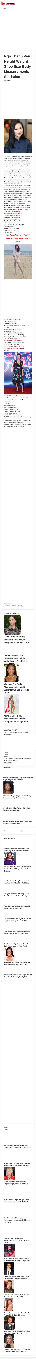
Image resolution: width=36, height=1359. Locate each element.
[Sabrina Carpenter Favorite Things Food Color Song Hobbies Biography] (9, 1347)
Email (6, 754)
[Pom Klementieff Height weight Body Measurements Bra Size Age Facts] (9, 929)
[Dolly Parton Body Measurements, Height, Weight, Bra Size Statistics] (9, 1179)
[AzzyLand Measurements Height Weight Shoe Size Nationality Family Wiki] (9, 973)
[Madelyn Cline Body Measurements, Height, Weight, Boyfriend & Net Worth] (13, 1143)
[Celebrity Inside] (8, 3)
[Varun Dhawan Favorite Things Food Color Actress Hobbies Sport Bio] (9, 1274)
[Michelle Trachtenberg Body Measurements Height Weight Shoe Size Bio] (8, 775)
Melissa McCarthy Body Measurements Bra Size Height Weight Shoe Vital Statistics (17, 869)
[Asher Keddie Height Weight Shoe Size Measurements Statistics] (8, 806)
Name (6, 752)
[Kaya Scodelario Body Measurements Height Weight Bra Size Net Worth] (12, 634)
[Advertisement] (18, 30)
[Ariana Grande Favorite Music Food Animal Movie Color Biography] (8, 1311)
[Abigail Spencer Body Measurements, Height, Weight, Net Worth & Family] (13, 1161)
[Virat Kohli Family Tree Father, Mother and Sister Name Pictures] (9, 1329)
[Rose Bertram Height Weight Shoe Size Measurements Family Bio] (9, 904)
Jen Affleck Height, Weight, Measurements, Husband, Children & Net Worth (16, 1220)
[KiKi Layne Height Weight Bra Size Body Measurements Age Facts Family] (8, 794)
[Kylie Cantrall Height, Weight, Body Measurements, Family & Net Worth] (13, 1197)
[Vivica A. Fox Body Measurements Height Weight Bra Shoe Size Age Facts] (11, 681)
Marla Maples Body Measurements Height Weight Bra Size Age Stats (16, 719)
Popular (6, 1129)
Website (6, 756)
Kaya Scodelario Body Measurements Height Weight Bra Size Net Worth (16, 640)
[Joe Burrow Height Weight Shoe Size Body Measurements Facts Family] (10, 942)
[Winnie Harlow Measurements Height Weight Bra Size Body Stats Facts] (9, 960)
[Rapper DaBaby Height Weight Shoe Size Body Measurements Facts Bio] (9, 846)
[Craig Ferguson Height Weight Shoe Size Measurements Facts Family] (10, 891)
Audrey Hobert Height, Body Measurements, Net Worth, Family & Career (16, 1240)
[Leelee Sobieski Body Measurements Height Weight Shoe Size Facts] (12, 653)
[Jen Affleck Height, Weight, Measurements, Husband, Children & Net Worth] (13, 1216)
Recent (6, 1127)
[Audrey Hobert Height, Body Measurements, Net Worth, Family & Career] (13, 1236)
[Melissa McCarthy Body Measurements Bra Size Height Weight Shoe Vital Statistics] (10, 864)
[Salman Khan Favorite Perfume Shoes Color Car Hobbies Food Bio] (9, 1293)
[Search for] (34, 8)
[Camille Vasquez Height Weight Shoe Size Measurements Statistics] (9, 819)
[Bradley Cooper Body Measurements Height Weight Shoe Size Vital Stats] (9, 879)
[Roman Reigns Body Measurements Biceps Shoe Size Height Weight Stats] (9, 1256)
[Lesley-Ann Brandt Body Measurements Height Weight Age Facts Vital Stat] (9, 916)
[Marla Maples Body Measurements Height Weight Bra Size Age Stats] (11, 713)
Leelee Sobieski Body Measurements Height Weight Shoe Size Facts (15, 658)
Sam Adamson (7, 80)
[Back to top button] (0, 1356)
